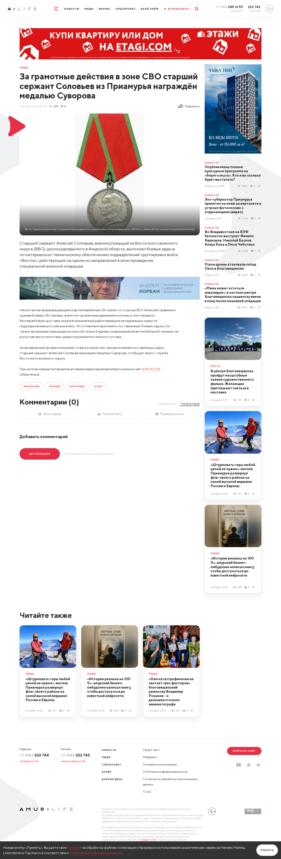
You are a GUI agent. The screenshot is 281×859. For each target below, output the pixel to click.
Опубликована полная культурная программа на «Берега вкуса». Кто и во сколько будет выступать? (233, 173)
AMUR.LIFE (151, 369)
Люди (88, 8)
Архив (106, 771)
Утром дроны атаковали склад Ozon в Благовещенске (230, 266)
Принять (267, 850)
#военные (31, 386)
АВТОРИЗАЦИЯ (39, 453)
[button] (258, 765)
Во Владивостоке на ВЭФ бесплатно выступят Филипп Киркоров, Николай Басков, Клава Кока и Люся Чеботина (230, 238)
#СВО (98, 386)
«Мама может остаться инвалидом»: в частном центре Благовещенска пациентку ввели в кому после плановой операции (233, 294)
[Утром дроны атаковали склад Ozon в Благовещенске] (259, 275)
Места (215, 366)
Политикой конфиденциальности (96, 853)
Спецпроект (125, 8)
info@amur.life (29, 761)
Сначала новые (167, 403)
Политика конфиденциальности (165, 771)
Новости (71, 8)
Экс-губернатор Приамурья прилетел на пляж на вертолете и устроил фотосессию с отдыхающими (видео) (233, 205)
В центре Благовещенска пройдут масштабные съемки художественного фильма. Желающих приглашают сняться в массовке (232, 381)
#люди (54, 386)
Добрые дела (112, 779)
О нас (147, 791)
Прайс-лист (151, 749)
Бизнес (104, 8)
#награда (77, 386)
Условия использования (160, 764)
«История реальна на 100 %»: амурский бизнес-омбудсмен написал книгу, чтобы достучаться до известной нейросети (232, 566)
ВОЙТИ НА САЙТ (244, 750)
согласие (74, 847)
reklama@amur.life (73, 761)
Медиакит (150, 757)
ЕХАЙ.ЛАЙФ (150, 8)
